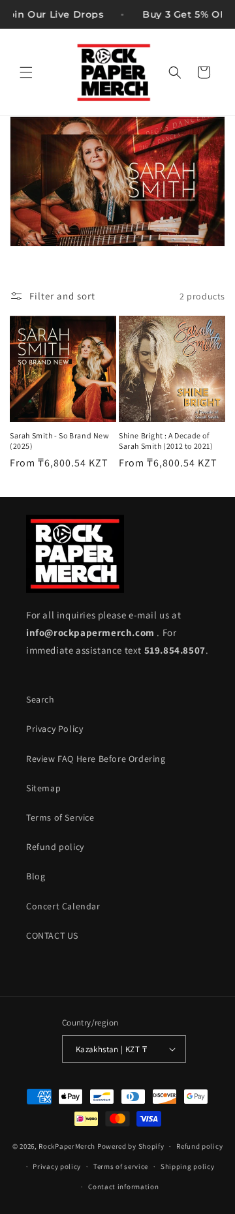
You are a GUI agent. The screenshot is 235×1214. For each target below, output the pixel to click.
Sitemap (43, 788)
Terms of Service (60, 817)
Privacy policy (57, 1166)
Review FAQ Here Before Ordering (96, 759)
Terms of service (120, 1166)
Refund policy (55, 847)
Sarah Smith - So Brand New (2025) (60, 441)
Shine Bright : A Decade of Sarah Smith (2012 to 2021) (166, 441)
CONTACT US (52, 935)
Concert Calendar (63, 906)
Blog (35, 876)
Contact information (123, 1186)
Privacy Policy (54, 729)
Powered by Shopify (130, 1146)
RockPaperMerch (67, 1146)
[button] (26, 72)
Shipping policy (188, 1166)
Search (40, 699)
